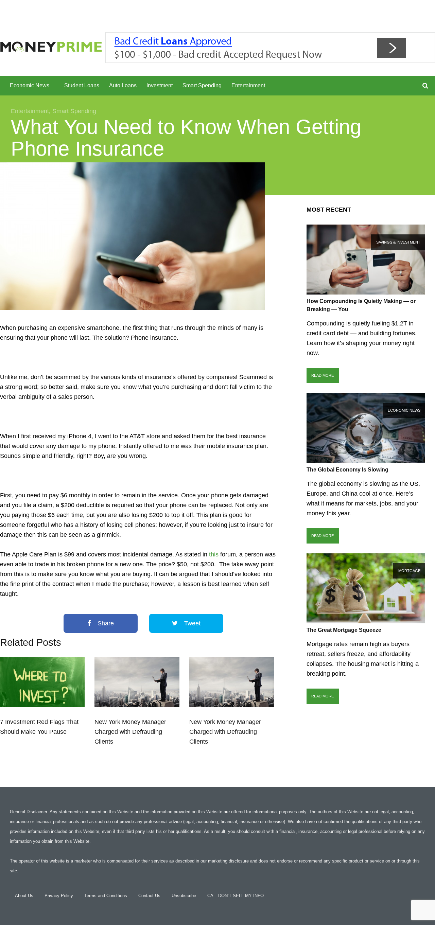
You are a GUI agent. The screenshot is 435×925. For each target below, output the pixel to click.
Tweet (191, 623)
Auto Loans (123, 85)
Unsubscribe (184, 895)
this (214, 554)
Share (105, 623)
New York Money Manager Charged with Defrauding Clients (130, 731)
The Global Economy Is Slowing (347, 470)
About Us (24, 895)
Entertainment (248, 85)
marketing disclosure (228, 861)
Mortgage (409, 571)
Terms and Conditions (105, 895)
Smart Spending (202, 85)
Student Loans (81, 85)
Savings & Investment (398, 242)
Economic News (29, 85)
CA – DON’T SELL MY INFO (235, 895)
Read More (322, 375)
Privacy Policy (59, 895)
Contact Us (149, 895)
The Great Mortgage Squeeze (344, 630)
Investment (159, 85)
